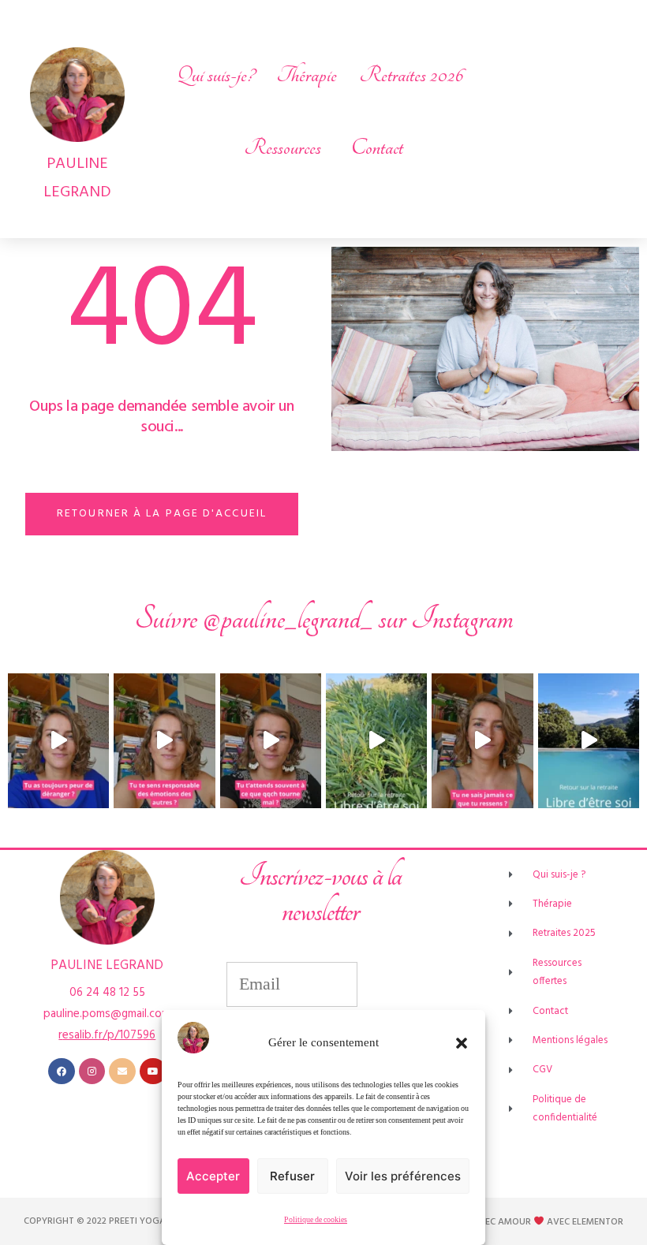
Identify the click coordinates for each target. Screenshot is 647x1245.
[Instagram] (92, 1071)
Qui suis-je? (215, 75)
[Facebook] (61, 1071)
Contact (377, 147)
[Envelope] (122, 1071)
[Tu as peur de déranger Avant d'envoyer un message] (58, 740)
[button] (461, 1043)
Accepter (213, 1176)
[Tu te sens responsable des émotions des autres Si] (164, 740)
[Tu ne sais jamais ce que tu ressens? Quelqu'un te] (482, 740)
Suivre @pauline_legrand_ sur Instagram (324, 618)
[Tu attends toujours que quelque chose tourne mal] (270, 740)
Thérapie (306, 75)
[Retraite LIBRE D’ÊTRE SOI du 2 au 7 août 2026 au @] (588, 740)
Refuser (292, 1176)
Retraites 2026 (411, 75)
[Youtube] (153, 1071)
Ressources (282, 147)
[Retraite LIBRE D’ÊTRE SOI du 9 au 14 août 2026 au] (376, 740)
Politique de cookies (315, 1219)
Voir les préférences (403, 1176)
